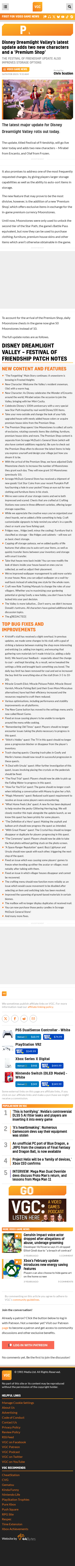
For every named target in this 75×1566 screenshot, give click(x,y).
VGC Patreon (11, 1447)
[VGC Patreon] (45, 16)
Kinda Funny (10, 1489)
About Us (8, 1407)
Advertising (9, 1412)
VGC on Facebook (14, 1442)
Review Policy (11, 1432)
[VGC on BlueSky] (58, 16)
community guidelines (26, 1299)
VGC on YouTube (13, 1461)
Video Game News (17, 69)
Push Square (10, 1509)
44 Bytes (27, 1537)
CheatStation (11, 1475)
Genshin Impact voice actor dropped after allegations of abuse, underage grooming (44, 1239)
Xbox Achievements (15, 1529)
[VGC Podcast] (49, 16)
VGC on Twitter (12, 1456)
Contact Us (9, 1422)
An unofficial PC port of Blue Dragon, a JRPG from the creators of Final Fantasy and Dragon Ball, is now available (41, 1147)
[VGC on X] (53, 16)
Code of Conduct (13, 1417)
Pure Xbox (9, 1504)
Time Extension (12, 1524)
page (5, 1327)
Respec (6, 1519)
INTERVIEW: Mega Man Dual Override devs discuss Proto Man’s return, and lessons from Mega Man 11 (39, 1175)
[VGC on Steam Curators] (71, 16)
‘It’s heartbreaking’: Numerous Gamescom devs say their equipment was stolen (39, 1131)
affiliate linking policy (40, 1006)
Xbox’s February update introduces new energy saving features (46, 1265)
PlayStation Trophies (15, 1499)
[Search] (69, 6)
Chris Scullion (63, 73)
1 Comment (66, 1255)
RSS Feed (8, 1437)
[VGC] (37, 7)
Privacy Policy (11, 1427)
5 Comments (65, 1281)
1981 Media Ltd (26, 1371)
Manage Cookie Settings (18, 1402)
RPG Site (8, 1514)
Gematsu (8, 1484)
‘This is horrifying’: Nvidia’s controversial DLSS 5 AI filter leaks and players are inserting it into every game (42, 1115)
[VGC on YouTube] (62, 16)
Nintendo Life (11, 1494)
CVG (5, 1479)
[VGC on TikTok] (67, 16)
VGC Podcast (11, 1452)
